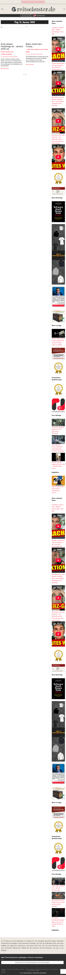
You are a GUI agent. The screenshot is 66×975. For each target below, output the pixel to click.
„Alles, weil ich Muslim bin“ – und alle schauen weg (58, 888)
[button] (2, 9)
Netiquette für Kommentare (42, 969)
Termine (23, 969)
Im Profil (9, 969)
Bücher (27, 969)
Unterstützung (15, 969)
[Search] (64, 9)
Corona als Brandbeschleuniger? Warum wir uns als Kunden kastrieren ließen (58, 922)
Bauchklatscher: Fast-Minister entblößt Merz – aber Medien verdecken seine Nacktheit (58, 101)
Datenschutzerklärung (33, 970)
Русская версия (54, 969)
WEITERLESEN (5, 68)
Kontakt (32, 969)
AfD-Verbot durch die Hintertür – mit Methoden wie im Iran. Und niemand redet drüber (58, 139)
